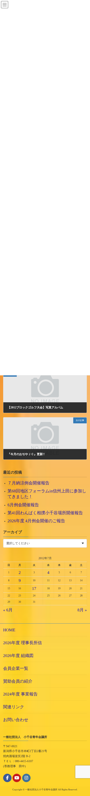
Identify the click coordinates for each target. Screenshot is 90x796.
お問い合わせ (15, 719)
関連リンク (13, 707)
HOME (9, 630)
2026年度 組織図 (18, 655)
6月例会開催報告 (23, 504)
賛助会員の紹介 (17, 681)
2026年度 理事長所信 (22, 642)
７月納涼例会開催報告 (28, 483)
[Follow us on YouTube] (17, 778)
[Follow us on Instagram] (26, 778)
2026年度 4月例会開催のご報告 (36, 520)
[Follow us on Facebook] (7, 778)
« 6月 (8, 610)
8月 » (82, 610)
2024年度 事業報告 (20, 694)
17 (34, 588)
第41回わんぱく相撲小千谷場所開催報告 (45, 512)
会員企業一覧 (15, 668)
